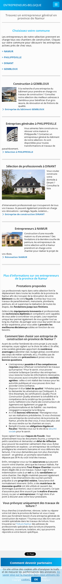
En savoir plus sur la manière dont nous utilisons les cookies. (31, 575)
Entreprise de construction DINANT (24, 214)
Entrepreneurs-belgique (22, 5)
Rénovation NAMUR (15, 257)
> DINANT (7, 63)
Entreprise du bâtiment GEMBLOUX (24, 109)
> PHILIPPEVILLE (12, 57)
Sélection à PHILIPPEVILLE (18, 151)
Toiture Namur (23, 523)
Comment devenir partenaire (31, 563)
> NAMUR (7, 51)
